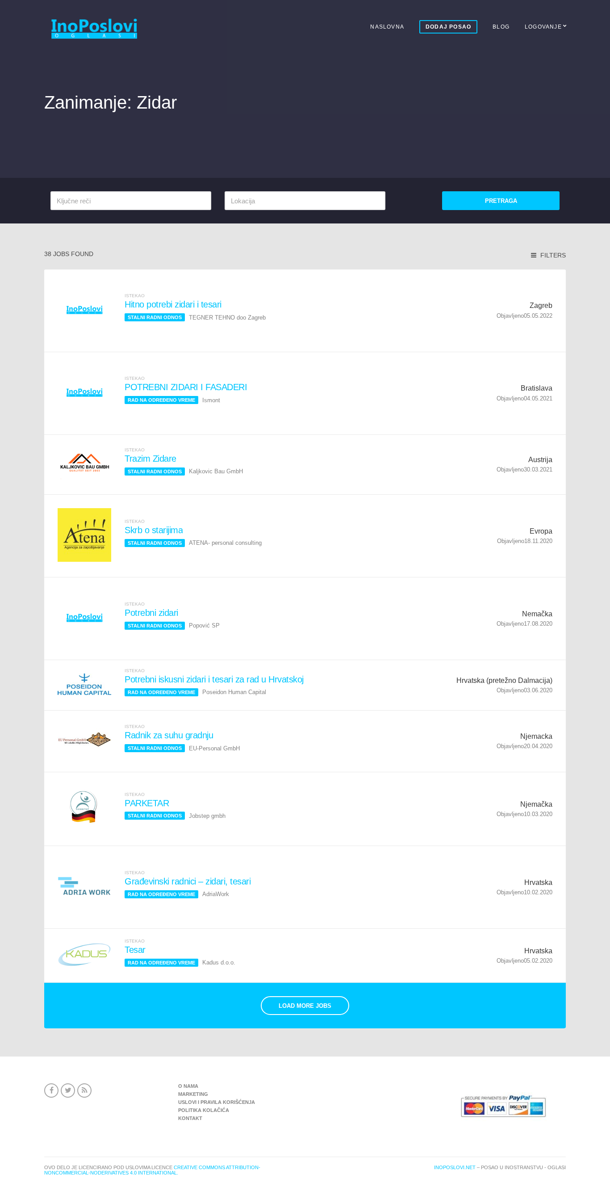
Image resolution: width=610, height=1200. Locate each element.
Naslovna (387, 27)
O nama (188, 1086)
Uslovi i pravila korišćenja (216, 1102)
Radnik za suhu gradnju (169, 735)
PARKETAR (147, 803)
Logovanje (543, 27)
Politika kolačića (203, 1110)
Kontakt (190, 1118)
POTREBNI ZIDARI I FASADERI (186, 387)
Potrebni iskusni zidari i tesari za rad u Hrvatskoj (214, 679)
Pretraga (501, 201)
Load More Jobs (305, 1005)
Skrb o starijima (154, 530)
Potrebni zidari (151, 613)
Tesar (135, 950)
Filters (552, 255)
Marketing (193, 1094)
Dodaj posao (448, 27)
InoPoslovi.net (455, 1167)
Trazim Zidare (150, 458)
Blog (501, 27)
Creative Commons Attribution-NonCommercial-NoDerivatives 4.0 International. (152, 1170)
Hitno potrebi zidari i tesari (173, 304)
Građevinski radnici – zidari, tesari (188, 881)
